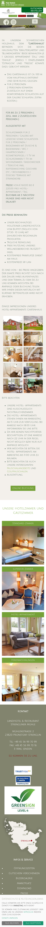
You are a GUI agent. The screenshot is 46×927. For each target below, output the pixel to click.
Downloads (30, 15)
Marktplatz (24, 883)
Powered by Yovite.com (32, 13)
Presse (24, 893)
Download (24, 888)
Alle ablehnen (12, 923)
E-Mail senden (23, 749)
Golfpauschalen (17, 471)
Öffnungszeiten (24, 868)
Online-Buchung (23, 488)
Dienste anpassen (10, 918)
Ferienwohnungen (23, 660)
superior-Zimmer (23, 569)
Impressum (28, 912)
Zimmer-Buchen (22, 15)
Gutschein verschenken (24, 873)
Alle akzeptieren (33, 923)
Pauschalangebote (18, 468)
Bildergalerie (24, 878)
